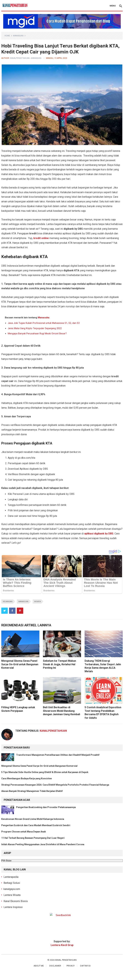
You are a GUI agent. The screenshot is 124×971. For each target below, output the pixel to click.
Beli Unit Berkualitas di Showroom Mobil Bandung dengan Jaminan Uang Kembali (61, 711)
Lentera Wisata (12, 895)
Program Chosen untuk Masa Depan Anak (23, 831)
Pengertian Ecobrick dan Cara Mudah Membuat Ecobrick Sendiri (35, 825)
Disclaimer (55, 966)
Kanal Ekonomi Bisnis (16, 901)
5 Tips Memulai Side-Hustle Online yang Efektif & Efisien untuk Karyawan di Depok (44, 772)
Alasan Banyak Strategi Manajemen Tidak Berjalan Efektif (32, 791)
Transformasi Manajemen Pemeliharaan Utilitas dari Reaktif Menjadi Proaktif (57, 755)
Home (7, 36)
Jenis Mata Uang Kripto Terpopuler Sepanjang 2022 (35, 328)
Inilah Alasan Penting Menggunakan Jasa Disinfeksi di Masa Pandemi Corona (42, 844)
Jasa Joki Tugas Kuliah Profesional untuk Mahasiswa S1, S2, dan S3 (44, 323)
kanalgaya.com (12, 889)
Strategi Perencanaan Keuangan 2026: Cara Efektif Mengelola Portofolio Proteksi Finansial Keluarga (55, 784)
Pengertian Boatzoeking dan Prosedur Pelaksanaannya (46, 807)
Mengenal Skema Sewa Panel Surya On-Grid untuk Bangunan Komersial (19, 664)
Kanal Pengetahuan (66, 960)
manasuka (23, 601)
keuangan (7, 601)
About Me (39, 966)
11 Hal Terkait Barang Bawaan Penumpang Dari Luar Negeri (33, 838)
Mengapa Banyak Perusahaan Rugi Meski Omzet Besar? (37, 333)
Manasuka (18, 36)
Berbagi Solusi (12, 882)
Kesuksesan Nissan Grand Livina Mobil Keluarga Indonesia (32, 819)
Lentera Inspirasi (13, 907)
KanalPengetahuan (20, 58)
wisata (37, 601)
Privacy (71, 966)
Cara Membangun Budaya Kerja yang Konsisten (26, 778)
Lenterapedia (11, 876)
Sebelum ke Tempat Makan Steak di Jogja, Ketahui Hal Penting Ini (59, 664)
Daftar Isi (85, 966)
